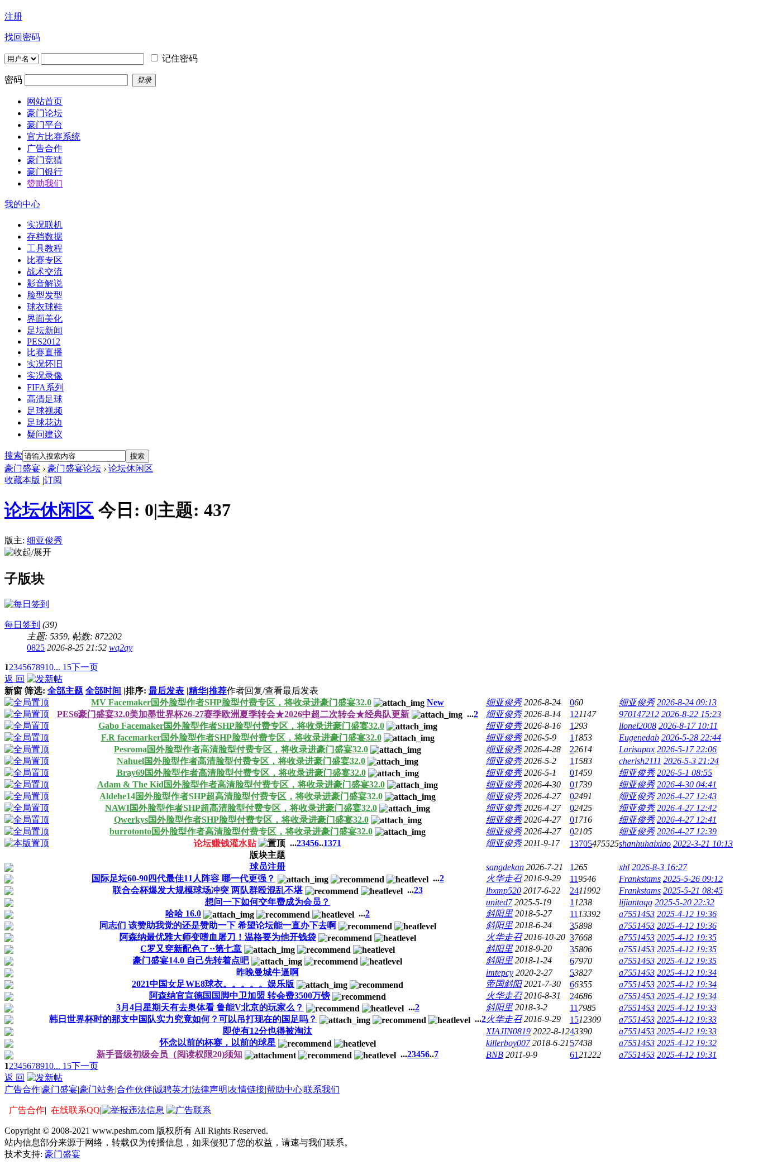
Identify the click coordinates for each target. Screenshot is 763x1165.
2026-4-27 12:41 (687, 819)
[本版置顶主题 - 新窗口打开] (26, 843)
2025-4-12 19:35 (687, 937)
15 (574, 1019)
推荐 (218, 690)
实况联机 (45, 225)
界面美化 (45, 318)
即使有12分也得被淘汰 (267, 1030)
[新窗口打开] (8, 868)
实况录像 (45, 375)
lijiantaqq (635, 902)
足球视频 (45, 411)
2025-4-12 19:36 (687, 914)
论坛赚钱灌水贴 (225, 843)
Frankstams (640, 879)
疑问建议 (45, 434)
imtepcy (499, 972)
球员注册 (267, 866)
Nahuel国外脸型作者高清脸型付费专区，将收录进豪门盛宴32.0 (241, 761)
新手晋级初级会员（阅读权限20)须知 (169, 1054)
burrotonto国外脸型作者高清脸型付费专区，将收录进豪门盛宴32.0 (241, 831)
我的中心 (22, 204)
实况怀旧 (45, 364)
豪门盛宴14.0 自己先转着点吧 (191, 960)
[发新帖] (45, 679)
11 (574, 879)
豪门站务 (97, 1089)
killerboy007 (508, 1043)
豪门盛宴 (22, 468)
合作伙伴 (134, 1089)
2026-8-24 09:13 (687, 702)
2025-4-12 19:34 (687, 972)
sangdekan (505, 867)
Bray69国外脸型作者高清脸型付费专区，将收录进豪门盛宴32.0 (241, 772)
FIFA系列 (45, 387)
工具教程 (45, 248)
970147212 (639, 714)
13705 (581, 843)
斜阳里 (499, 913)
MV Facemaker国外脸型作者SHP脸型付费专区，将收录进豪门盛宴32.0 (231, 702)
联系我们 (322, 1089)
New (435, 702)
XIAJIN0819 (508, 1031)
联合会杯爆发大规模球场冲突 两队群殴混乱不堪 (208, 890)
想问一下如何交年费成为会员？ (267, 901)
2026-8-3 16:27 (659, 867)
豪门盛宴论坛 (74, 468)
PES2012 (43, 341)
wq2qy (120, 647)
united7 (499, 902)
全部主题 (65, 690)
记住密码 (180, 58)
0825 (36, 647)
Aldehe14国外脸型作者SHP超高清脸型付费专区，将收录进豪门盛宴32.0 (241, 796)
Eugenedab (639, 737)
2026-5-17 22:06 (687, 749)
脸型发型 (45, 295)
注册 (13, 16)
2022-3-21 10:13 (703, 843)
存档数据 (45, 236)
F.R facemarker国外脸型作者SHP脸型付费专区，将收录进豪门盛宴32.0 (241, 737)
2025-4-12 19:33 (687, 1008)
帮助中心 (284, 1089)
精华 (198, 690)
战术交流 (45, 271)
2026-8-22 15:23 (691, 714)
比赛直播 (45, 352)
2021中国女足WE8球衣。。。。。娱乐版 (213, 984)
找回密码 (22, 37)
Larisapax (637, 749)
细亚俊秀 (45, 540)
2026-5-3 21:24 (691, 761)
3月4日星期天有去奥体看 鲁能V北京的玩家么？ (210, 1007)
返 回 (14, 679)
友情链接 (247, 1089)
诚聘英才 (172, 1089)
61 (574, 1054)
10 (49, 667)
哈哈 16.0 (183, 913)
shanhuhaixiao (645, 843)
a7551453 (637, 914)
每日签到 (22, 624)
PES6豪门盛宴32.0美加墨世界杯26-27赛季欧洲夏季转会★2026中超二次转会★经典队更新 (233, 714)
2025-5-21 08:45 (693, 890)
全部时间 (103, 690)
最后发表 (166, 690)
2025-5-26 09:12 (693, 879)
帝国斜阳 (504, 984)
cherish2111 (640, 761)
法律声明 (209, 1089)
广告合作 (22, 1089)
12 (574, 714)
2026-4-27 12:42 (687, 808)
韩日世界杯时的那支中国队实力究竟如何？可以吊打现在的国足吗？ (183, 1019)
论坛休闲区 (130, 468)
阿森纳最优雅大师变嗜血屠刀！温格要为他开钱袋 (218, 937)
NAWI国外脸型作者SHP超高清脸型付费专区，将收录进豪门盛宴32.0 (241, 808)
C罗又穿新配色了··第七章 (191, 948)
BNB (494, 1054)
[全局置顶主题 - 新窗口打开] (26, 702)
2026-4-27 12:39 (687, 831)
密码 (13, 79)
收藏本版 (22, 480)
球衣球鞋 (45, 307)
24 (574, 890)
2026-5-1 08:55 (684, 772)
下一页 (84, 667)
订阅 (53, 480)
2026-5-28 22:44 (691, 737)
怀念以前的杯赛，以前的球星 (218, 1042)
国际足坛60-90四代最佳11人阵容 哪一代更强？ (183, 878)
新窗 (13, 690)
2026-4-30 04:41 (687, 784)
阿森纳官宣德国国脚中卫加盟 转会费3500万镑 (239, 995)
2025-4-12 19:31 (687, 1054)
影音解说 (45, 283)
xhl (624, 867)
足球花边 (45, 422)
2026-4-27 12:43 (687, 796)
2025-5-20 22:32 (684, 902)
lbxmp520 (503, 890)
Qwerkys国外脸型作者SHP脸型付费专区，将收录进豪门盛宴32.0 (241, 819)
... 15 (62, 667)
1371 (332, 843)
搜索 (13, 455)
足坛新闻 (45, 330)
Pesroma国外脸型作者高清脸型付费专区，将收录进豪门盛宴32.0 (241, 749)
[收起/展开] (27, 552)
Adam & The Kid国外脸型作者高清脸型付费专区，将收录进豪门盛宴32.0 (241, 784)
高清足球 (45, 399)
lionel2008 (637, 725)
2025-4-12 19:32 (687, 1043)
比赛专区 (45, 260)
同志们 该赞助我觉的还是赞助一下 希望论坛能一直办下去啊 (217, 925)
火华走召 (504, 878)
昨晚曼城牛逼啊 (267, 972)
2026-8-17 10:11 (688, 725)
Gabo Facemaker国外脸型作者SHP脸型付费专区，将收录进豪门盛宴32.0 (241, 725)
